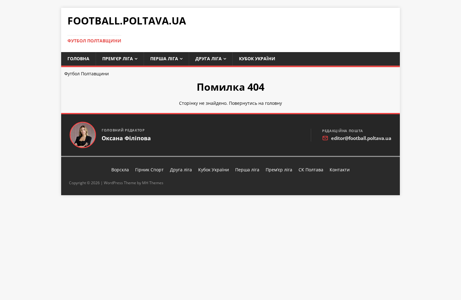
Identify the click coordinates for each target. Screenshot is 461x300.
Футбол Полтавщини (86, 74)
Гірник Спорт (149, 170)
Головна (78, 59)
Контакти (340, 170)
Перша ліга (164, 59)
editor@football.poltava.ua (361, 138)
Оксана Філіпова (126, 138)
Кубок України (257, 59)
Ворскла (120, 170)
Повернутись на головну (255, 103)
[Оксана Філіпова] (83, 135)
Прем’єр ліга (117, 59)
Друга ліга (208, 59)
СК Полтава (311, 170)
